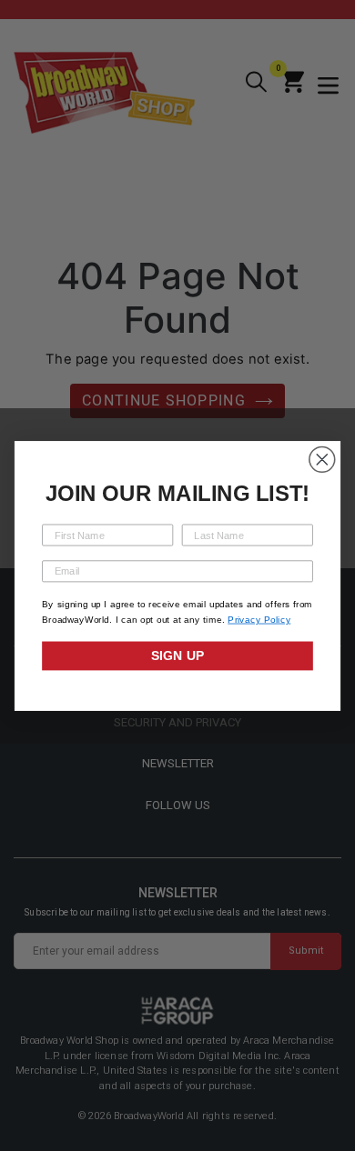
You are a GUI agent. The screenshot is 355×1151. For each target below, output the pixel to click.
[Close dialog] (322, 459)
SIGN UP (178, 655)
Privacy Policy (259, 619)
